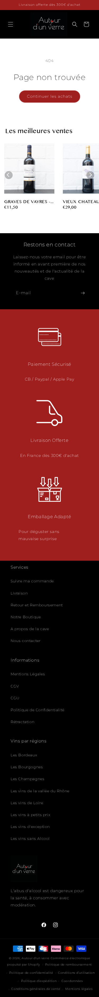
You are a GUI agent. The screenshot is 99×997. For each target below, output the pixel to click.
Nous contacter (25, 640)
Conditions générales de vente (35, 989)
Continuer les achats (49, 96)
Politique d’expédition (38, 981)
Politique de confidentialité (31, 973)
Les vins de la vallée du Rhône (40, 791)
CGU (15, 698)
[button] (10, 24)
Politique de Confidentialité (37, 710)
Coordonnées (72, 981)
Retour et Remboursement (37, 605)
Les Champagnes (27, 778)
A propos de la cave (30, 628)
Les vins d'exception (30, 826)
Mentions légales (78, 989)
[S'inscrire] (82, 293)
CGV (15, 686)
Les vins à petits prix (30, 814)
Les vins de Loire (27, 803)
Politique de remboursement (68, 964)
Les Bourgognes (27, 767)
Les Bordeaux (24, 755)
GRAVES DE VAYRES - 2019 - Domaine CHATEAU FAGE (27, 202)
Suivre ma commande (32, 581)
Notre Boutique (26, 617)
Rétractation (22, 721)
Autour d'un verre (36, 958)
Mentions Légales (28, 674)
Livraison (19, 593)
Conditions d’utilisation (76, 973)
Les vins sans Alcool (30, 838)
